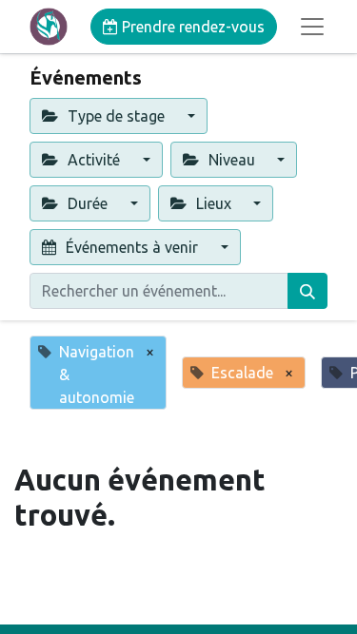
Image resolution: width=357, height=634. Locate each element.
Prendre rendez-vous (191, 26)
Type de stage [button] (116, 116)
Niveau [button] (232, 159)
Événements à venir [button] (132, 247)
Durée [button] (87, 203)
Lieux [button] (213, 203)
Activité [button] (94, 159)
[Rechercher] (307, 291)
